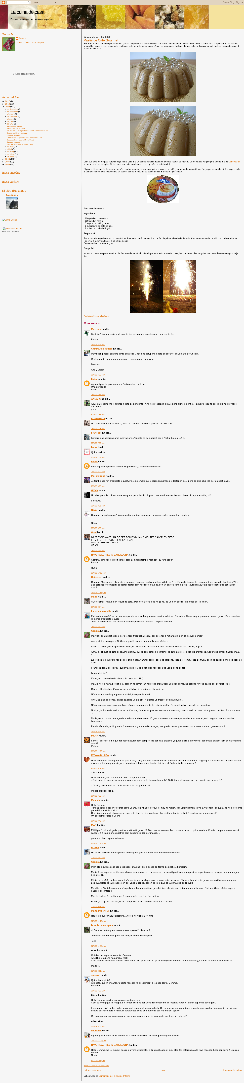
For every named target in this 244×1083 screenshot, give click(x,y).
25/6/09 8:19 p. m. (98, 486)
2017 (7, 101)
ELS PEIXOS (98, 418)
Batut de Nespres (13, 142)
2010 (7, 104)
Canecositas (235, 161)
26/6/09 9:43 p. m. (98, 821)
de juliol (10, 121)
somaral (95, 975)
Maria (94, 596)
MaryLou (96, 329)
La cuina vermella (101, 611)
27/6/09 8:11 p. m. (98, 971)
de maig (10, 147)
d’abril (9, 149)
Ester (94, 379)
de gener (11, 156)
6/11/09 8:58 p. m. (98, 1061)
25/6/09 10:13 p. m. (98, 573)
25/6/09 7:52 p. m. (98, 443)
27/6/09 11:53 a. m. (98, 946)
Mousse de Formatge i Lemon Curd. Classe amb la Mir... (28, 131)
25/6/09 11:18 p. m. (98, 593)
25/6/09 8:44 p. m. (98, 551)
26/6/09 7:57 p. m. (98, 796)
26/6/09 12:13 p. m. (98, 751)
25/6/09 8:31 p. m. (98, 506)
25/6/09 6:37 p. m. (98, 375)
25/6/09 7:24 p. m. (98, 414)
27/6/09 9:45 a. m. (98, 907)
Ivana (94, 447)
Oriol (94, 532)
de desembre (12, 109)
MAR (93, 825)
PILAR (94, 735)
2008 (7, 159)
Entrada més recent (93, 1070)
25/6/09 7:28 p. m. (98, 429)
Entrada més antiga (232, 1070)
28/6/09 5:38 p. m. (98, 1026)
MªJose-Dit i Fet (100, 755)
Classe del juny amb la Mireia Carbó (20, 140)
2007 (7, 162)
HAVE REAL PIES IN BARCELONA (109, 554)
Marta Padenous (100, 910)
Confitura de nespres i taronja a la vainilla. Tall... (25, 137)
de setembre (12, 117)
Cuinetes (96, 577)
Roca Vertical (12, 195)
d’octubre (11, 114)
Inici (163, 1070)
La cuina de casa (27, 12)
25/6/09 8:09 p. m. (98, 472)
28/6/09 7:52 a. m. (98, 991)
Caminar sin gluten (102, 348)
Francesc (96, 432)
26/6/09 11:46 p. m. (98, 843)
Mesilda (95, 800)
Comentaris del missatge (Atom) (114, 1076)
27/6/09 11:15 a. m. (98, 921)
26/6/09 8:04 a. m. (98, 607)
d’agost (10, 119)
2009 (7, 107)
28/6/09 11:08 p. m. (98, 1041)
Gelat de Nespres (13, 135)
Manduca (96, 1030)
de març (10, 152)
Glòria (94, 490)
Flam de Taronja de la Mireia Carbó (20, 144)
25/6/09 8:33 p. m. (98, 528)
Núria (94, 510)
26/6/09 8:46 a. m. (98, 731)
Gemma (95, 630)
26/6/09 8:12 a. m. (98, 627)
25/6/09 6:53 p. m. (98, 395)
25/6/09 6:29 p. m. (98, 345)
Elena (94, 461)
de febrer (11, 154)
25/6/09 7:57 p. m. (98, 457)
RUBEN (95, 847)
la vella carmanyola (102, 925)
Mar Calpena (98, 476)
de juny (10, 124)
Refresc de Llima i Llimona (17, 133)
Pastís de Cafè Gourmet (16, 128)
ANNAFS (96, 398)
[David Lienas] (9, 220)
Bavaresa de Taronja (15, 126)
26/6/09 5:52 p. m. (98, 768)
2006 (7, 164)
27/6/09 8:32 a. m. (98, 858)
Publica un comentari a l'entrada (96, 1066)
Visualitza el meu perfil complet (30, 42)
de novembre (12, 112)
